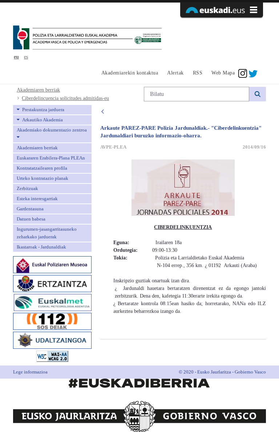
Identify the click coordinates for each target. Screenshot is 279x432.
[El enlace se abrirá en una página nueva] (52, 264)
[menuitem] (129, 73)
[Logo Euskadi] (221, 9)
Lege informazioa (30, 372)
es (26, 57)
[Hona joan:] (87, 38)
